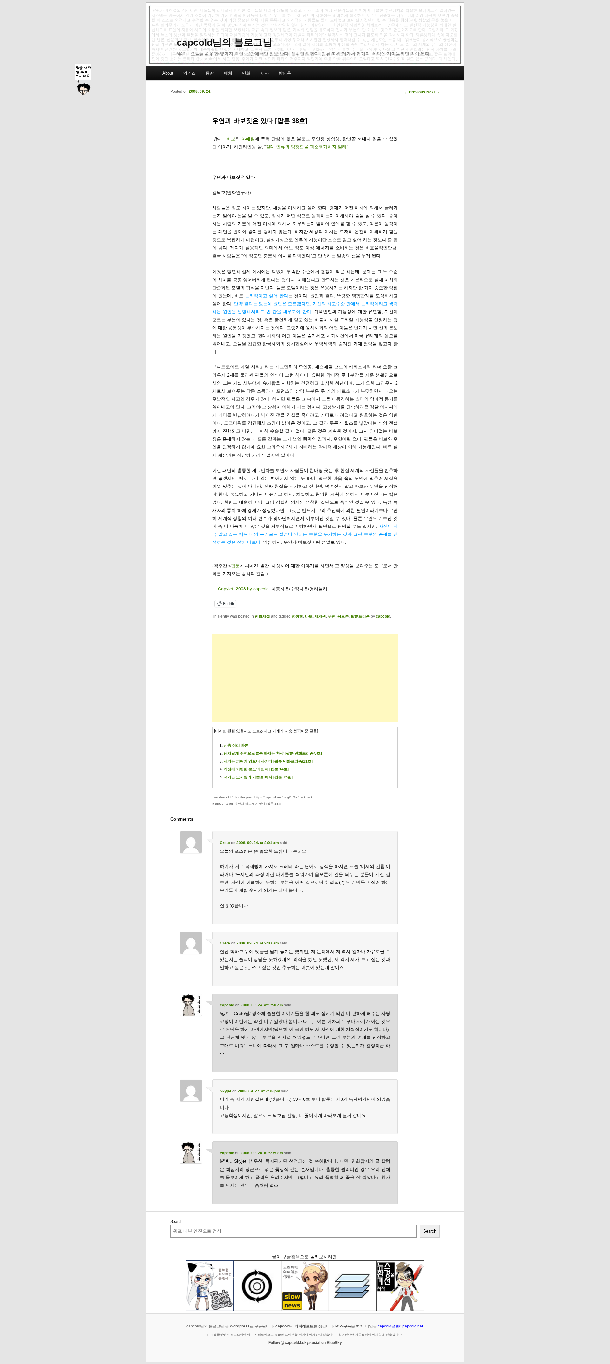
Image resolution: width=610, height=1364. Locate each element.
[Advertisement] (305, 678)
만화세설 (262, 616)
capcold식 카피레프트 (294, 1326)
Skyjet (225, 1091)
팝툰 (235, 565)
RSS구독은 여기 (349, 1326)
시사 (265, 73)
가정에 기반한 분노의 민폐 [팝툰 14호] (256, 769)
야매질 (248, 138)
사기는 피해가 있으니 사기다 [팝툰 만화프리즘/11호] (268, 761)
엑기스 (189, 73)
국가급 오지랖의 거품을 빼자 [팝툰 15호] (258, 777)
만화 (246, 73)
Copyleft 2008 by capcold (243, 588)
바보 (231, 138)
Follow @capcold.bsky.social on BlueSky (305, 1342)
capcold (383, 616)
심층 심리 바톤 (236, 745)
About (167, 73)
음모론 (343, 616)
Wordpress (240, 1326)
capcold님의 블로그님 (224, 42)
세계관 (320, 616)
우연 (332, 616)
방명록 (285, 73)
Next (433, 92)
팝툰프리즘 (360, 616)
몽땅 (210, 73)
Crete (225, 843)
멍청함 (297, 616)
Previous (414, 92)
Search (176, 1222)
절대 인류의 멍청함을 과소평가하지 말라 (306, 146)
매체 (228, 73)
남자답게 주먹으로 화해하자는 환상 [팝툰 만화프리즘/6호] (273, 753)
